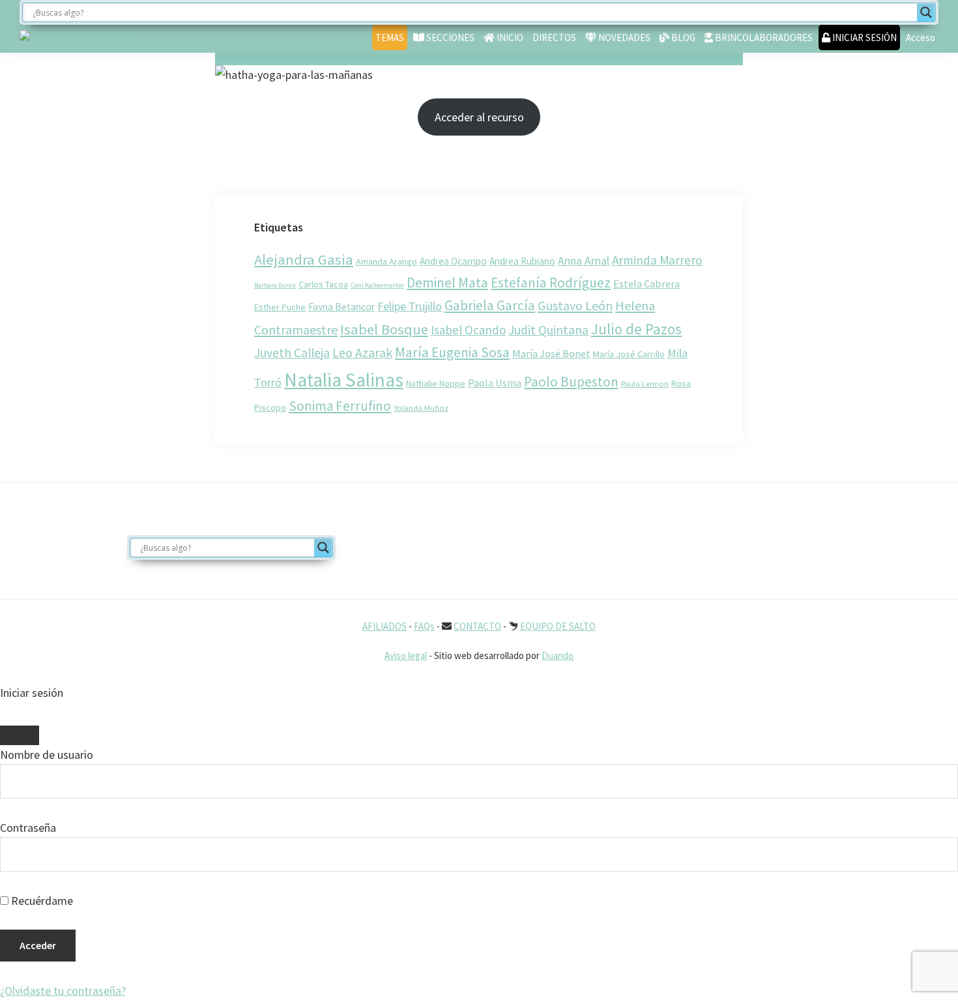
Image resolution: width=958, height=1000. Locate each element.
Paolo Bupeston (571, 381)
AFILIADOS (384, 626)
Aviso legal (406, 655)
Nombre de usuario (46, 754)
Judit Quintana (548, 330)
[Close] (19, 735)
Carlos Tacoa (323, 284)
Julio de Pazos (636, 328)
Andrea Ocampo (453, 261)
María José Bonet (551, 353)
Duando (557, 655)
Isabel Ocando (468, 330)
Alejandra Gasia (303, 259)
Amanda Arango (386, 261)
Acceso (920, 37)
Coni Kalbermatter (377, 285)
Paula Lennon (645, 383)
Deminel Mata (447, 282)
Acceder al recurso (479, 117)
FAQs (424, 626)
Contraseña (28, 827)
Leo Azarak (362, 352)
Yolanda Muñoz (421, 407)
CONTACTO (477, 626)
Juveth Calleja (292, 352)
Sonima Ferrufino (340, 406)
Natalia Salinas (343, 380)
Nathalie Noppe (435, 383)
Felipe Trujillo (409, 306)
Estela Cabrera (646, 283)
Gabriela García (489, 305)
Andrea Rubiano (522, 261)
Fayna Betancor (341, 307)
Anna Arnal (583, 261)
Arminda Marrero (657, 260)
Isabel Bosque (384, 329)
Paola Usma (494, 382)
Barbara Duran (275, 285)
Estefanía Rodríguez (551, 282)
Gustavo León (575, 305)
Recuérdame (40, 900)
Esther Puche (280, 307)
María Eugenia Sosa (452, 352)
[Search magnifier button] (926, 12)
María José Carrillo (629, 354)
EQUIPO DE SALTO (558, 626)
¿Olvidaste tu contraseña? (63, 990)
